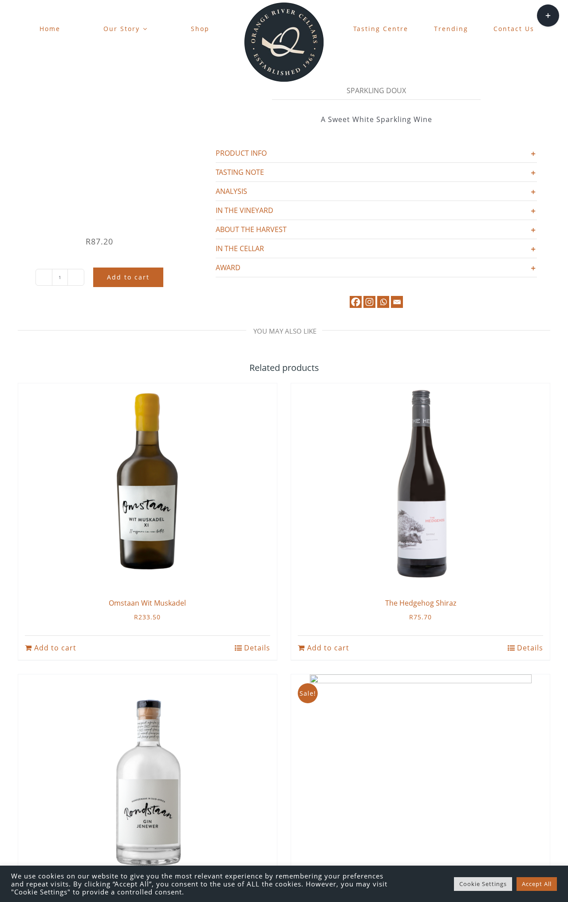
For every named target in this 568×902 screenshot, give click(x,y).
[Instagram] (369, 302)
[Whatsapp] (383, 302)
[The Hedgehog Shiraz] (420, 483)
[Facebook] (356, 302)
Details (257, 648)
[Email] (397, 302)
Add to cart (128, 277)
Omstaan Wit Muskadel (147, 603)
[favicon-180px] (284, 5)
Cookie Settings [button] (483, 884)
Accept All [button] (537, 884)
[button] (376, 153)
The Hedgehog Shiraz (420, 603)
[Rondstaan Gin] (147, 774)
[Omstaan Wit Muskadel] (147, 483)
